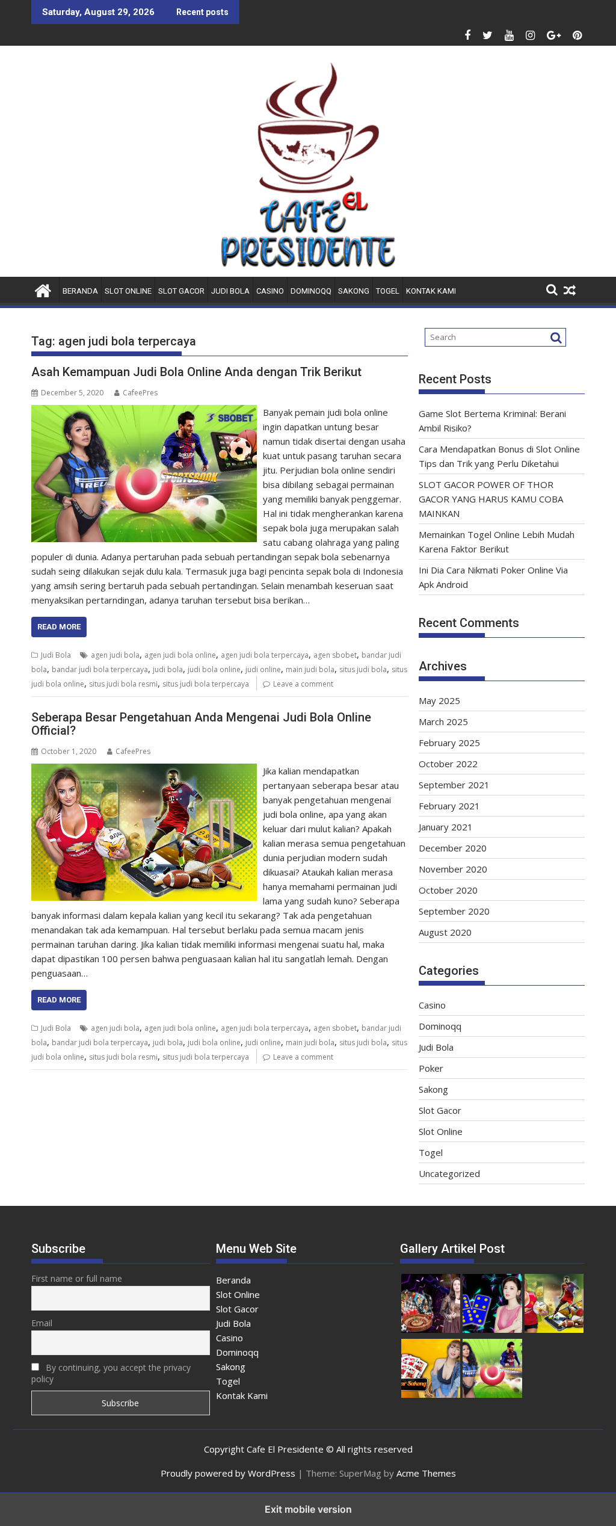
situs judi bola (363, 669)
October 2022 (448, 764)
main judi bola (310, 669)
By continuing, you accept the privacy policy (111, 1373)
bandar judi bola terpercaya (100, 669)
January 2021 (446, 827)
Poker (431, 1068)
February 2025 (449, 743)
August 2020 (445, 932)
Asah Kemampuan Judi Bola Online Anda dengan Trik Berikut (196, 372)
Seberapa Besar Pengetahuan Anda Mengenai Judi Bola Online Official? (201, 724)
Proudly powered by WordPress (228, 1473)
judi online (263, 669)
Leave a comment (303, 684)
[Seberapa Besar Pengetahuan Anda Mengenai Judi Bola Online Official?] (144, 771)
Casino (270, 290)
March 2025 (443, 721)
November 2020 (453, 869)
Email (41, 1323)
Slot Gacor (181, 290)
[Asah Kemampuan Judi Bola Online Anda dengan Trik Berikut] (144, 412)
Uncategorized (449, 1173)
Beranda (80, 290)
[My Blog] (43, 289)
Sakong (353, 290)
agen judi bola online (180, 655)
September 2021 (454, 785)
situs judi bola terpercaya (205, 684)
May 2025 (439, 700)
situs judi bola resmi (123, 684)
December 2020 (453, 848)
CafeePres (140, 393)
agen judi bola (115, 655)
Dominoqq (311, 290)
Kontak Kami (431, 290)
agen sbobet (335, 655)
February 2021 (449, 806)
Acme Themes (426, 1473)
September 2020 (454, 911)
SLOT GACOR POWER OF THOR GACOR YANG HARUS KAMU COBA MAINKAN (491, 498)
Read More (59, 626)
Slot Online (128, 290)
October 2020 (448, 890)
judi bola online (214, 669)
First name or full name (76, 1278)
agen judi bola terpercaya (265, 655)
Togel (387, 290)
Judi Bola (230, 290)
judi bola (168, 669)
